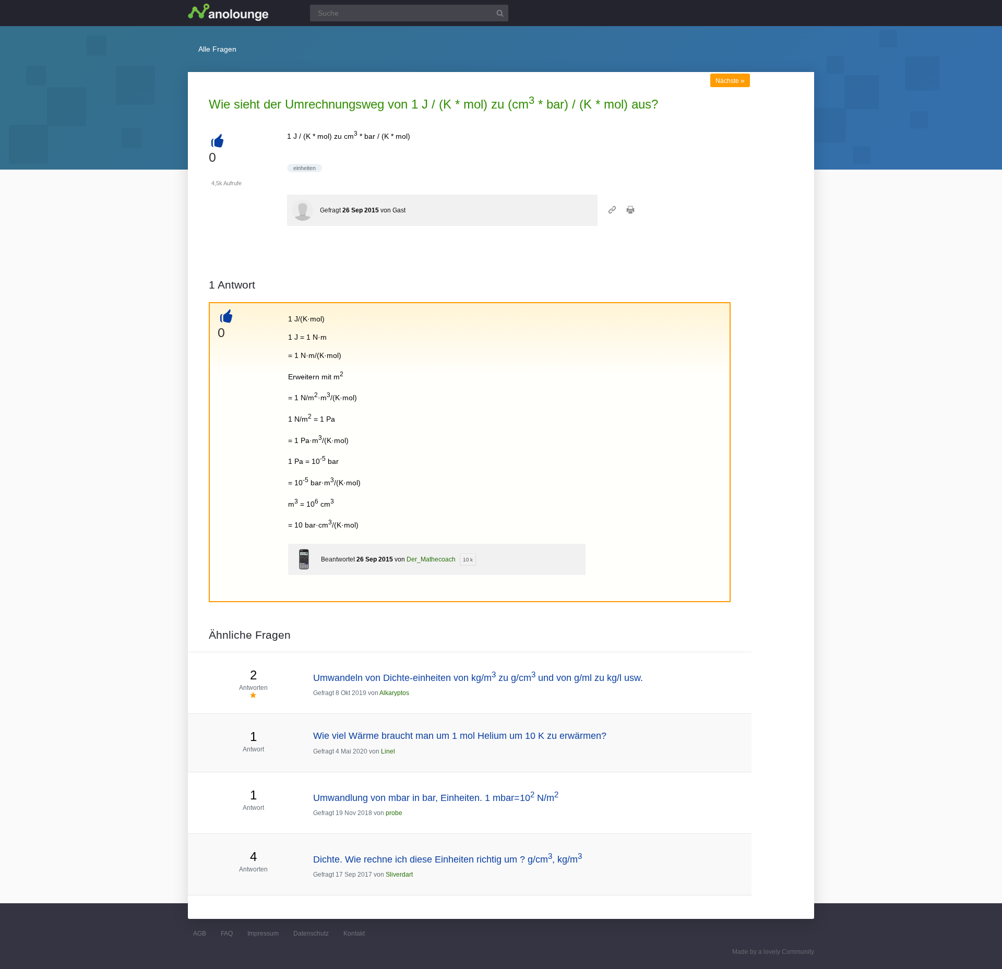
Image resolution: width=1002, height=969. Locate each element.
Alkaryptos (394, 693)
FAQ (227, 933)
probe (394, 813)
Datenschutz (311, 933)
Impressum (263, 933)
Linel (388, 751)
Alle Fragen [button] (217, 49)
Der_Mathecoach (431, 559)
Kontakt (354, 933)
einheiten (304, 168)
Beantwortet (338, 559)
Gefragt (330, 210)
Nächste (730, 81)
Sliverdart (399, 874)
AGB (199, 933)
